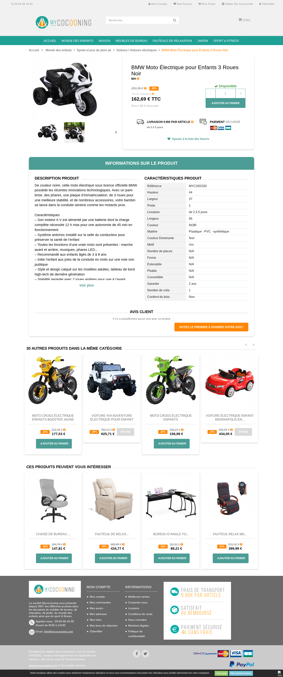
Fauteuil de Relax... (112, 534)
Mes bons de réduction (104, 625)
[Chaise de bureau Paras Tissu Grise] (52, 499)
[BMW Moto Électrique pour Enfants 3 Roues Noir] (48, 132)
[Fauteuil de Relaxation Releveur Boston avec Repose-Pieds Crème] (111, 499)
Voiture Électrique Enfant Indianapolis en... (230, 417)
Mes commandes (100, 602)
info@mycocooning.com (58, 631)
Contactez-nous (137, 602)
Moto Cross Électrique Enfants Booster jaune (53, 417)
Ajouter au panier (225, 103)
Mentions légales (138, 625)
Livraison (133, 608)
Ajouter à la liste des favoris (190, 138)
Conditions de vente (140, 614)
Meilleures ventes (139, 596)
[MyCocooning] (64, 22)
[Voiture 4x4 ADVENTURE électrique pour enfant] (112, 379)
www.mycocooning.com (43, 665)
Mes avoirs (96, 608)
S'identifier (268, 4)
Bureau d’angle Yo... (170, 534)
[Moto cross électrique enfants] (171, 379)
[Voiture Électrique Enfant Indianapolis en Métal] (230, 379)
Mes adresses (98, 614)
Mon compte (159, 4)
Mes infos (95, 619)
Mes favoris (184, 4)
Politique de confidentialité (136, 634)
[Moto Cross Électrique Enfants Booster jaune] (53, 379)
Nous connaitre (137, 619)
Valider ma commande (238, 4)
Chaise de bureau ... (53, 534)
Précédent (38, 127)
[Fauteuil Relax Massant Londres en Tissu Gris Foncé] (229, 499)
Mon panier (208, 4)
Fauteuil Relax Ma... (230, 534)
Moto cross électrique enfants (171, 417)
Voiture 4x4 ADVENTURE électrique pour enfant (111, 417)
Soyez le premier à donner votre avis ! (211, 327)
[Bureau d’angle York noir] (170, 499)
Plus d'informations (241, 673)
